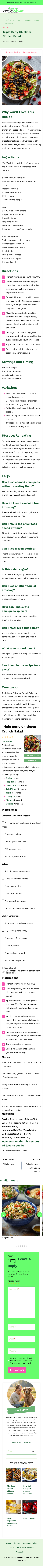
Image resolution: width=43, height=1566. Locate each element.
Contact (17, 1543)
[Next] (39, 1214)
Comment (14, 1289)
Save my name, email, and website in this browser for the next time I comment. (21, 1360)
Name (12, 1327)
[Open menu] (38, 9)
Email (12, 1339)
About (8, 1543)
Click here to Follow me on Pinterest (14, 1150)
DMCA (11, 1547)
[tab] (17, 1246)
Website (12, 1351)
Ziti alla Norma (9, 1162)
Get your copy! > (21, 2)
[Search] (32, 1451)
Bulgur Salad (7, 1238)
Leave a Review (30, 52)
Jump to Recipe (13, 52)
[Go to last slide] (3, 1214)
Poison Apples (29, 1518)
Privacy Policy (22, 1552)
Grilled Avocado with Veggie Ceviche (33, 1166)
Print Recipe (33, 755)
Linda (7, 41)
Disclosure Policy (29, 1543)
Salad (5, 28)
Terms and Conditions (25, 1547)
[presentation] (13, 1475)
